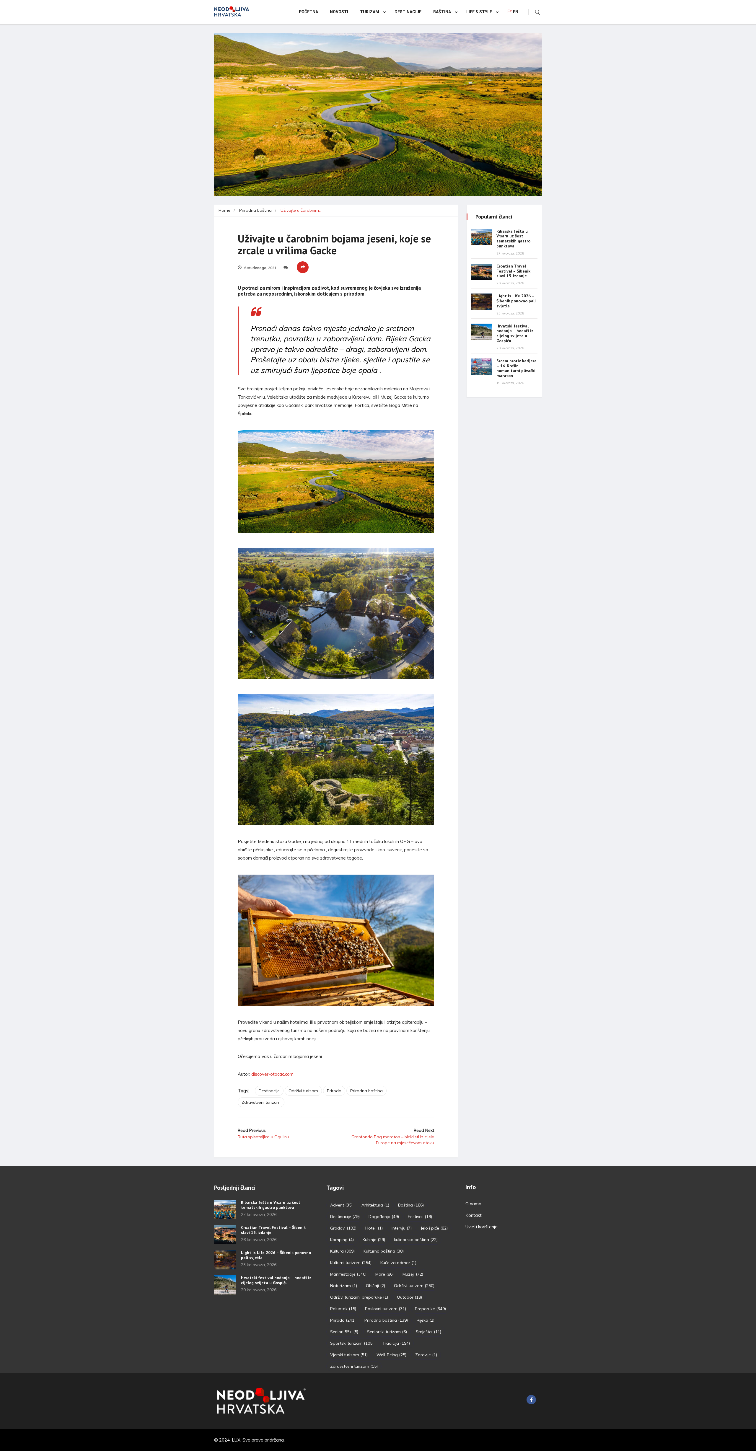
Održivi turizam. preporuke (359, 1297)
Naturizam (343, 1285)
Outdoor (409, 1297)
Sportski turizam (352, 1343)
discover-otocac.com (272, 1074)
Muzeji (413, 1274)
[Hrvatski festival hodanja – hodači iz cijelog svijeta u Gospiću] (481, 332)
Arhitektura (375, 1205)
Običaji (375, 1285)
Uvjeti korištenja (481, 1227)
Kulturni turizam (351, 1262)
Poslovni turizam (385, 1308)
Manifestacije (348, 1274)
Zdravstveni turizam (261, 1102)
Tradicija (396, 1343)
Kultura (342, 1251)
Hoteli (374, 1228)
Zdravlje (426, 1354)
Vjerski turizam (349, 1354)
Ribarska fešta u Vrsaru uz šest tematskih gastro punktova (513, 239)
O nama (473, 1204)
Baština (442, 12)
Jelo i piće (434, 1228)
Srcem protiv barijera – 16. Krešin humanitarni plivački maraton (516, 368)
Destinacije (408, 12)
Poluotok (343, 1308)
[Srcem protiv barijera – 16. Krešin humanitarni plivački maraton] (481, 366)
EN (515, 12)
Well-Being (391, 1354)
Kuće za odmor (398, 1262)
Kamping (342, 1239)
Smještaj (428, 1331)
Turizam (369, 12)
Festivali (420, 1216)
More (384, 1274)
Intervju (402, 1228)
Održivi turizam (303, 1090)
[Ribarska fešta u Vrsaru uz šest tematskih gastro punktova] (481, 237)
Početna (308, 12)
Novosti (339, 12)
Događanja (384, 1216)
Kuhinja (374, 1239)
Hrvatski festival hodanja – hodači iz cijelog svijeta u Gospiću (514, 333)
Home (224, 210)
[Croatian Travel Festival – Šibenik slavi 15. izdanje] (481, 272)
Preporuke (430, 1308)
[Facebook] (531, 1399)
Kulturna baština (384, 1251)
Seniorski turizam (387, 1331)
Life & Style (479, 12)
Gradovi (343, 1228)
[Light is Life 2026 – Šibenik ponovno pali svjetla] (481, 302)
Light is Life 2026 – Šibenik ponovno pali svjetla (516, 301)
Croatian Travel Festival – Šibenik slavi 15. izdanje (513, 271)
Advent (341, 1205)
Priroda (334, 1090)
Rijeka (425, 1320)
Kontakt (473, 1215)
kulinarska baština (416, 1239)
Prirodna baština (255, 210)
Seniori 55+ (344, 1331)
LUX (236, 1440)
